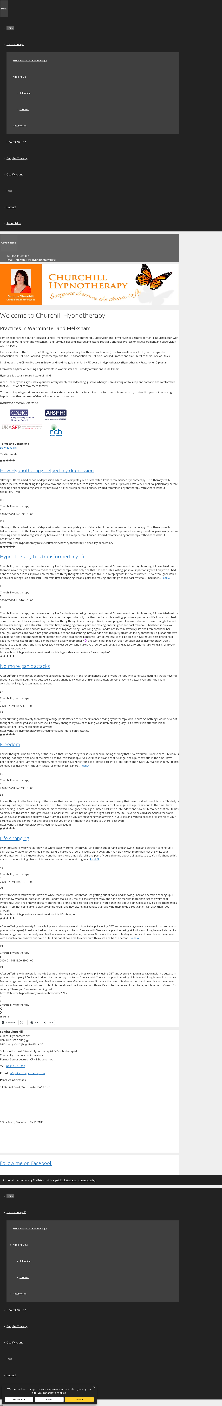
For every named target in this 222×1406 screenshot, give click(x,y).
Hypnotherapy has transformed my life (43, 556)
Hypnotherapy (15, 44)
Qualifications (15, 174)
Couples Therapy (17, 158)
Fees (9, 191)
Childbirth (24, 109)
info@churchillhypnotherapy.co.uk (27, 1073)
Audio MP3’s (19, 76)
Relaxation (25, 93)
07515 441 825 (15, 1066)
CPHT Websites (67, 1180)
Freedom (10, 744)
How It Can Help (16, 142)
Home (10, 28)
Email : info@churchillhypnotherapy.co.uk (31, 260)
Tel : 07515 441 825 (18, 256)
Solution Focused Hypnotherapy (30, 60)
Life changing (14, 838)
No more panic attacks (25, 666)
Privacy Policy (87, 1180)
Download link (8, 447)
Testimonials (19, 125)
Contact (11, 207)
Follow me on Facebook (26, 1163)
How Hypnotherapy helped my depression (47, 470)
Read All (166, 578)
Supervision (14, 223)
